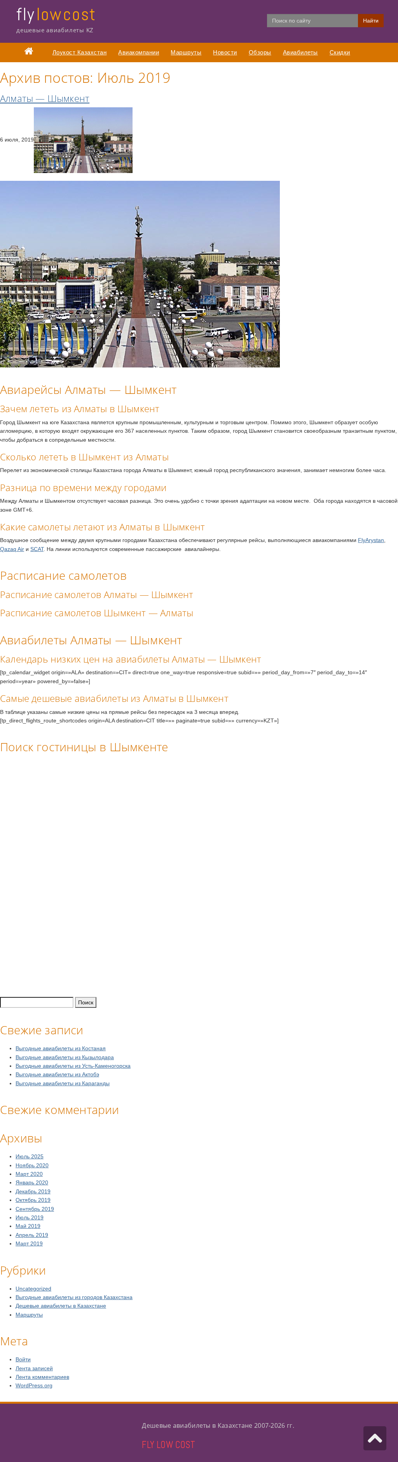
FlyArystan (371, 540)
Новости (225, 52)
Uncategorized (33, 1288)
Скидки (340, 52)
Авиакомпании (138, 52)
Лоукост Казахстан (79, 52)
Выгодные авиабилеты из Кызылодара (65, 1057)
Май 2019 (28, 1226)
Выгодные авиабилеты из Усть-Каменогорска (73, 1066)
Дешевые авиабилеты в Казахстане (61, 1306)
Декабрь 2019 (33, 1191)
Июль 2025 (30, 1156)
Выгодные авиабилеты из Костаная (61, 1048)
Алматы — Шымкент (44, 98)
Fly (56, 14)
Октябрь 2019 (33, 1200)
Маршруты (186, 52)
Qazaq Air (12, 549)
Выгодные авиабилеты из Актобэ (57, 1074)
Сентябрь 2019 (35, 1209)
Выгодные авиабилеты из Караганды (63, 1083)
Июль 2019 (30, 1217)
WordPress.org (34, 1385)
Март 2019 (29, 1243)
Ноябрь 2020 (32, 1165)
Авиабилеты (300, 52)
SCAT (37, 549)
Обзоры (260, 52)
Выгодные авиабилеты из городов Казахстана (74, 1297)
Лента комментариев (42, 1377)
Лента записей (34, 1368)
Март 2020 (29, 1174)
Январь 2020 (32, 1182)
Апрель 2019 (32, 1235)
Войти (23, 1359)
